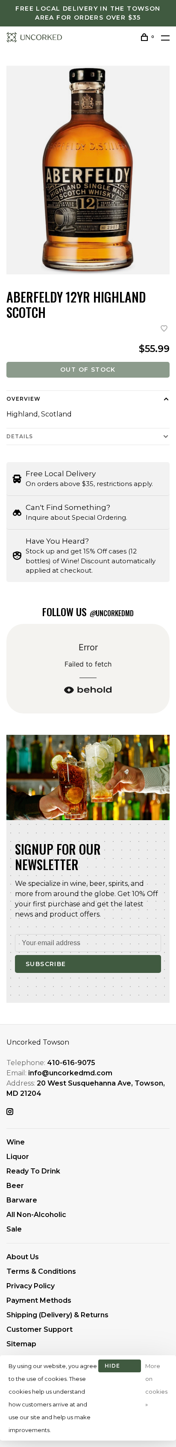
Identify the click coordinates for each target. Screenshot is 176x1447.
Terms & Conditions (41, 1271)
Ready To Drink (33, 1171)
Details (19, 436)
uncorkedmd (111, 613)
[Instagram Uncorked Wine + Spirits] (9, 1112)
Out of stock (88, 369)
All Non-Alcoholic (36, 1215)
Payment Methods (38, 1300)
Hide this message (120, 1367)
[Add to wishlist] (164, 329)
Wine (15, 1142)
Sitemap (21, 1344)
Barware (21, 1200)
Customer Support (39, 1329)
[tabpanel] (88, 170)
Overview (23, 399)
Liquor (17, 1157)
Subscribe (46, 964)
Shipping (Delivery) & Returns (57, 1315)
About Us (22, 1257)
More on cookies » (156, 1385)
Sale (14, 1229)
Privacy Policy (30, 1286)
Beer (15, 1186)
